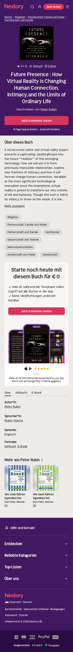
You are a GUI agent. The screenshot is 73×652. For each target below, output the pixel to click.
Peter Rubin (48, 109)
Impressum (11, 615)
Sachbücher (53, 232)
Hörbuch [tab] (21, 392)
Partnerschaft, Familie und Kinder (46, 17)
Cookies (23, 615)
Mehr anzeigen (14, 206)
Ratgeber (20, 17)
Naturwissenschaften (20, 247)
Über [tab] (7, 392)
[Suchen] (32, 6)
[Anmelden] (39, 6)
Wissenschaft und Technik (23, 239)
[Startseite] (16, 6)
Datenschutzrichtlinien (36, 609)
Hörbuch (10, 446)
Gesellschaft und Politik (21, 254)
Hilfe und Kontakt (22, 528)
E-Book (22, 446)
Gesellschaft (50, 254)
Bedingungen (57, 609)
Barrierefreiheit (13, 609)
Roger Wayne (13, 420)
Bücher (8, 17)
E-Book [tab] (36, 392)
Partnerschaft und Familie (18, 20)
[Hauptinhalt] (67, 6)
